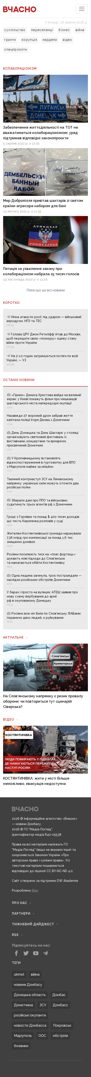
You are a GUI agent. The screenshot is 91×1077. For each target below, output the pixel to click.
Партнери (21, 913)
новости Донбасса (30, 1025)
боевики (21, 1046)
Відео (8, 719)
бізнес (64, 30)
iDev (35, 890)
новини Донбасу (28, 985)
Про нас (19, 903)
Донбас (59, 995)
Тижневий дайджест (33, 924)
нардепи (50, 39)
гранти (10, 39)
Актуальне (13, 637)
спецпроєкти (15, 49)
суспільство (14, 30)
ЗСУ (43, 1005)
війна (80, 30)
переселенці (42, 30)
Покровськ (62, 1025)
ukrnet (19, 974)
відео (67, 39)
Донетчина (23, 1005)
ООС (42, 1036)
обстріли (60, 1036)
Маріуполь (23, 1036)
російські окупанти (30, 1015)
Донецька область (30, 995)
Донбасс (60, 1005)
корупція (29, 39)
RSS (15, 935)
